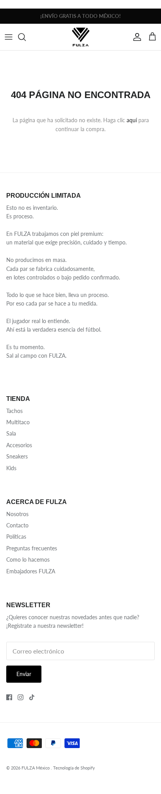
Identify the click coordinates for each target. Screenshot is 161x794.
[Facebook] (9, 697)
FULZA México (36, 767)
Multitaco (18, 422)
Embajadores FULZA (30, 571)
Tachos (14, 411)
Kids (11, 468)
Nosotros (17, 514)
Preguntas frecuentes (31, 548)
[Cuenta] (135, 37)
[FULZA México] (80, 37)
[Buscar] (25, 37)
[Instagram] (20, 697)
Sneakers (17, 456)
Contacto (17, 525)
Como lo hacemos (28, 559)
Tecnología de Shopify (74, 767)
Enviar (23, 674)
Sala (11, 433)
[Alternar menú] (8, 37)
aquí (132, 120)
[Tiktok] (32, 697)
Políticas (16, 536)
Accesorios (19, 445)
